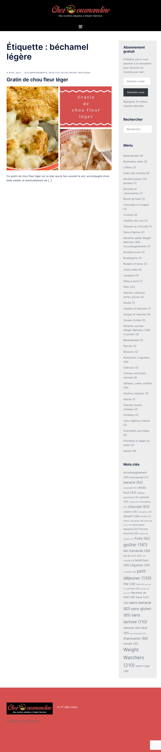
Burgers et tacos (133, 263)
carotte (134, 502)
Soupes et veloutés (134, 314)
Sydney (72, 746)
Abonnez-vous (135, 92)
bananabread (138, 477)
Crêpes (127, 167)
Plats (126, 286)
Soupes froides (132, 320)
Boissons (128, 351)
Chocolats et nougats (136, 204)
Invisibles (128, 414)
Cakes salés (130, 269)
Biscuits (128, 345)
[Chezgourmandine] (80, 12)
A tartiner (129, 334)
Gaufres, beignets (133, 393)
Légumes (140, 565)
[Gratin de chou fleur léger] (59, 128)
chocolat (139, 507)
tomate (130, 643)
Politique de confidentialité (23, 721)
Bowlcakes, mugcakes (136, 357)
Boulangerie (130, 258)
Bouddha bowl (132, 252)
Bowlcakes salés (133, 161)
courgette (145, 512)
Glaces (127, 399)
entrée (145, 516)
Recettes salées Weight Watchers (69, 72)
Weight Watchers (133, 657)
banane (133, 482)
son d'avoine (138, 633)
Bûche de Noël (132, 198)
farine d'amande (133, 521)
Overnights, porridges (136, 430)
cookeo (130, 511)
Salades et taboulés (135, 308)
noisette (129, 572)
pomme (133, 588)
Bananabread (131, 155)
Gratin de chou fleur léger (37, 80)
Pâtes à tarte (131, 281)
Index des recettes (134, 173)
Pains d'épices (131, 232)
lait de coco (132, 555)
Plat (129, 584)
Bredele (127, 183)
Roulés (127, 302)
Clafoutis (128, 367)
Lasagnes (129, 275)
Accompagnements (36, 72)
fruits (142, 538)
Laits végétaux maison (136, 420)
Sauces (127, 450)
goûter (135, 544)
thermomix (135, 638)
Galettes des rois (133, 220)
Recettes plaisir (132, 178)
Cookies (128, 214)
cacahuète (129, 488)
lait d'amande (136, 551)
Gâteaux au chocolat (135, 226)
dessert (131, 516)
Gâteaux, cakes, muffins (137, 383)
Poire (140, 584)
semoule (131, 627)
